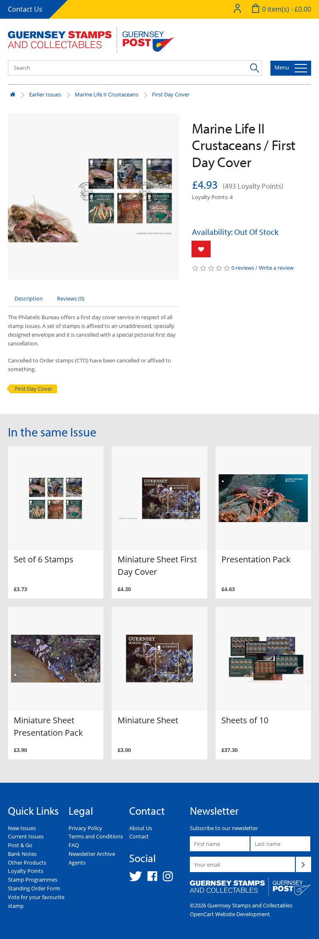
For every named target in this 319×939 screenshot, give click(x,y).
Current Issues (26, 836)
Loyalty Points (25, 871)
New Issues (22, 828)
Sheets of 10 (244, 720)
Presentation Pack (256, 559)
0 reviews (242, 267)
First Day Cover (170, 94)
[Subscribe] (303, 864)
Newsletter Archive (92, 854)
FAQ (74, 845)
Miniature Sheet (148, 720)
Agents (77, 862)
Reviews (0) (70, 298)
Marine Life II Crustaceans (106, 94)
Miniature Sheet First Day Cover (157, 565)
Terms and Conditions (96, 836)
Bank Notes (22, 854)
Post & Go (20, 845)
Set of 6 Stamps (44, 559)
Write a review (276, 267)
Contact (139, 836)
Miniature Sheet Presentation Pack (48, 726)
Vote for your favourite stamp (36, 901)
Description (29, 298)
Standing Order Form (34, 888)
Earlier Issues (45, 94)
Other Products (27, 862)
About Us (140, 828)
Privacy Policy (85, 828)
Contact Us (25, 9)
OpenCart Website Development (230, 914)
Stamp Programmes (32, 879)
